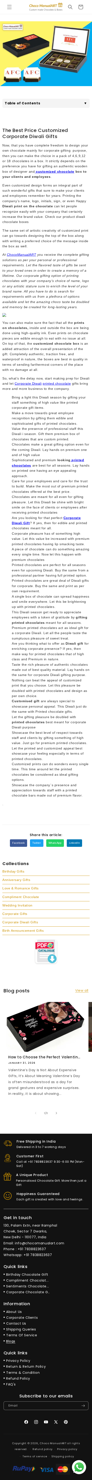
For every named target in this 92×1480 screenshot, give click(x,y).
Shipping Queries (21, 1329)
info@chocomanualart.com (39, 1243)
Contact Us (16, 1323)
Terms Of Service (21, 1335)
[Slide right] (56, 1113)
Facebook (18, 842)
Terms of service (34, 1456)
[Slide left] (35, 1113)
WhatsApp (55, 842)
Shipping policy (62, 1456)
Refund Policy (18, 1378)
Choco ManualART (53, 1443)
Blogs (10, 1341)
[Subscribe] (83, 1405)
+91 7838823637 (32, 1249)
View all (81, 990)
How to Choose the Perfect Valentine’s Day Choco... (45, 1057)
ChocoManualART (21, 254)
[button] (9, 7)
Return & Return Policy (26, 1366)
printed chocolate (57, 383)
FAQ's (11, 1384)
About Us (14, 1311)
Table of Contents (46, 103)
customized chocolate (55, 171)
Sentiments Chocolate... (27, 1286)
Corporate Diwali (28, 383)
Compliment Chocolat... (27, 1280)
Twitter (36, 842)
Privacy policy (67, 1449)
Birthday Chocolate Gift (27, 1274)
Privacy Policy (18, 1360)
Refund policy (43, 1449)
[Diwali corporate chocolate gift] (35, 171)
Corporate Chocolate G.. (28, 1292)
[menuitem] (46, 871)
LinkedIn (74, 842)
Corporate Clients (22, 1317)
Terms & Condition (23, 1372)
